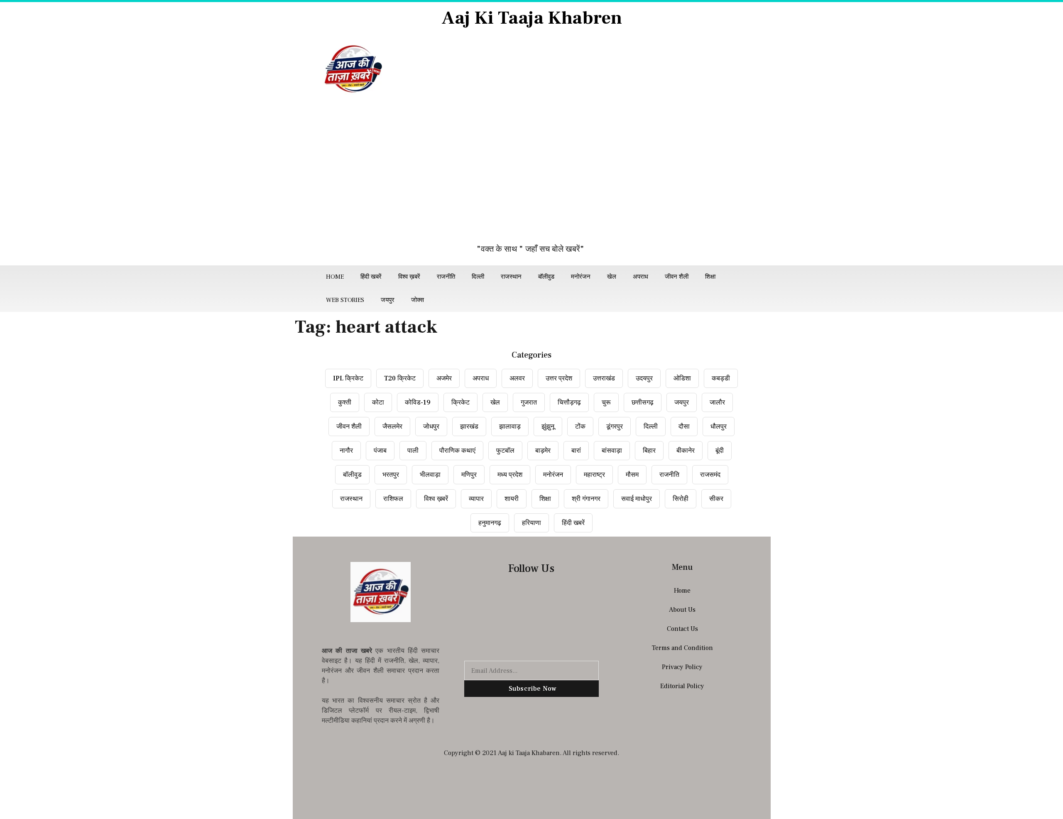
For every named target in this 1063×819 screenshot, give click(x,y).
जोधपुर (431, 426)
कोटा (378, 402)
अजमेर (444, 378)
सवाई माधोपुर (636, 499)
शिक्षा (710, 277)
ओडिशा (682, 378)
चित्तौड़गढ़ (569, 402)
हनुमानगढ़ (489, 523)
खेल (611, 277)
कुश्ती (344, 402)
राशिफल (393, 499)
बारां (576, 450)
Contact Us (682, 629)
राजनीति (446, 277)
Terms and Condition (682, 648)
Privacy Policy (682, 667)
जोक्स (417, 300)
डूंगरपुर (614, 426)
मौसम (632, 475)
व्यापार (476, 499)
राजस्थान (511, 277)
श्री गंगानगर (586, 499)
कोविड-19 (418, 402)
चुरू (606, 402)
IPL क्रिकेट (348, 378)
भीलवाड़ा (430, 475)
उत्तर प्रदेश (559, 378)
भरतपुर (390, 475)
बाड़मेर (543, 450)
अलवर (517, 378)
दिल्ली (478, 277)
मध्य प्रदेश (509, 475)
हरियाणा (531, 523)
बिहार (649, 450)
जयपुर (387, 300)
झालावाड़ (510, 426)
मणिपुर (469, 475)
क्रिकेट (460, 402)
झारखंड (469, 426)
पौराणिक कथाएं (457, 450)
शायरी (512, 499)
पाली (413, 450)
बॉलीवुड (546, 277)
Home (335, 277)
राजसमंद (710, 475)
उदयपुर (644, 378)
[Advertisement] (531, 174)
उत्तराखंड (604, 378)
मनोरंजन (580, 277)
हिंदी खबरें (371, 277)
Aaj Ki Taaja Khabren (531, 18)
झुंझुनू (547, 426)
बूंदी (719, 450)
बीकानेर (685, 450)
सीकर (716, 499)
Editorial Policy (682, 686)
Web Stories (345, 300)
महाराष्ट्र (594, 475)
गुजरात (529, 402)
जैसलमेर (392, 426)
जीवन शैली (676, 277)
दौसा (684, 426)
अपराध (640, 277)
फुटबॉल (505, 450)
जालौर (717, 402)
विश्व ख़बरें (409, 277)
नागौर (346, 450)
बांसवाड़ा (612, 450)
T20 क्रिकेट (400, 378)
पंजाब (380, 450)
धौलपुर (718, 426)
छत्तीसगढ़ (643, 402)
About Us (682, 610)
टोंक (580, 426)
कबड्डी (721, 378)
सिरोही (680, 499)
